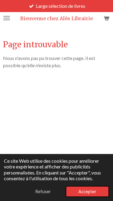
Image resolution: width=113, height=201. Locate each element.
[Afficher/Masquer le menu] (6, 18)
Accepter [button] (87, 191)
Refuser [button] (43, 191)
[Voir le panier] (106, 18)
